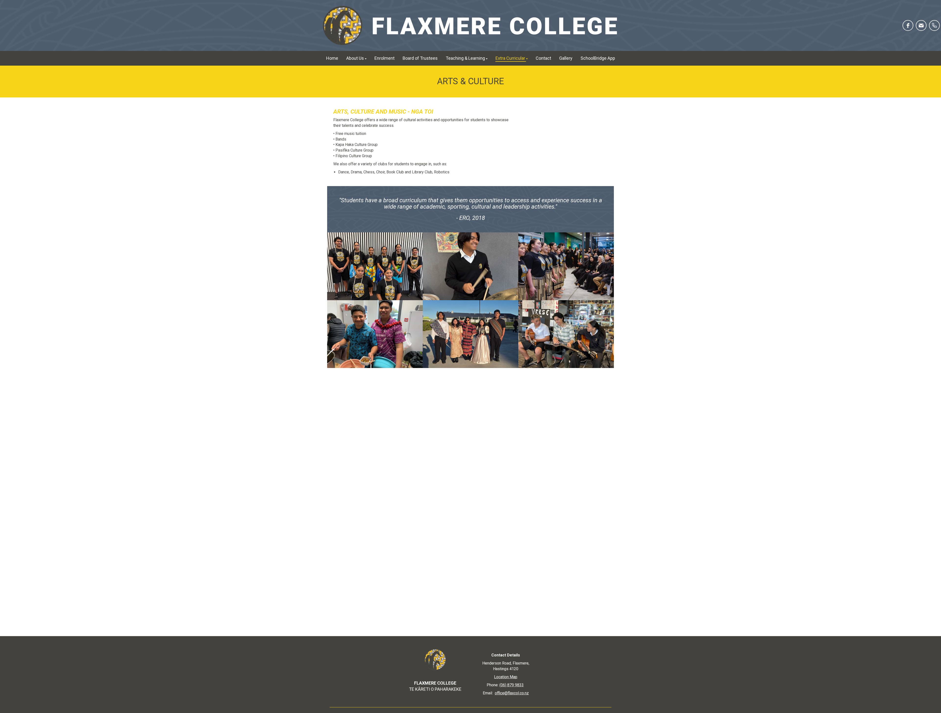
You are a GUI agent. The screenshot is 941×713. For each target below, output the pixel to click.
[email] (921, 25)
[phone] (934, 25)
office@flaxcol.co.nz (512, 693)
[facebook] (908, 25)
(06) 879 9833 (511, 685)
